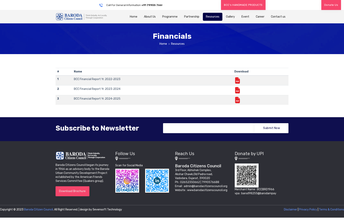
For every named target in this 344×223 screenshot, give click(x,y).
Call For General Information (133, 5)
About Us (150, 16)
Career (260, 16)
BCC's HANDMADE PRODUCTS (243, 4)
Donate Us (331, 4)
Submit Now (271, 128)
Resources (212, 16)
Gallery (230, 16)
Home (133, 16)
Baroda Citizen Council (38, 209)
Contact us (278, 16)
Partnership (191, 16)
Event (245, 16)
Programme (170, 16)
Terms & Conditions (331, 209)
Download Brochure (72, 191)
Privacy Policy (308, 209)
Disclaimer (290, 209)
